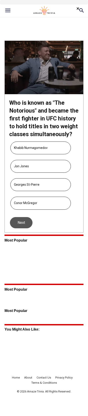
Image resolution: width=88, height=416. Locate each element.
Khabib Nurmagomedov (31, 148)
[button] (7, 10)
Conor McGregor (25, 203)
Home (16, 377)
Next (21, 222)
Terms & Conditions (44, 382)
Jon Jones (21, 166)
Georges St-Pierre (26, 184)
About (28, 377)
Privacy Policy (64, 377)
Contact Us (44, 377)
